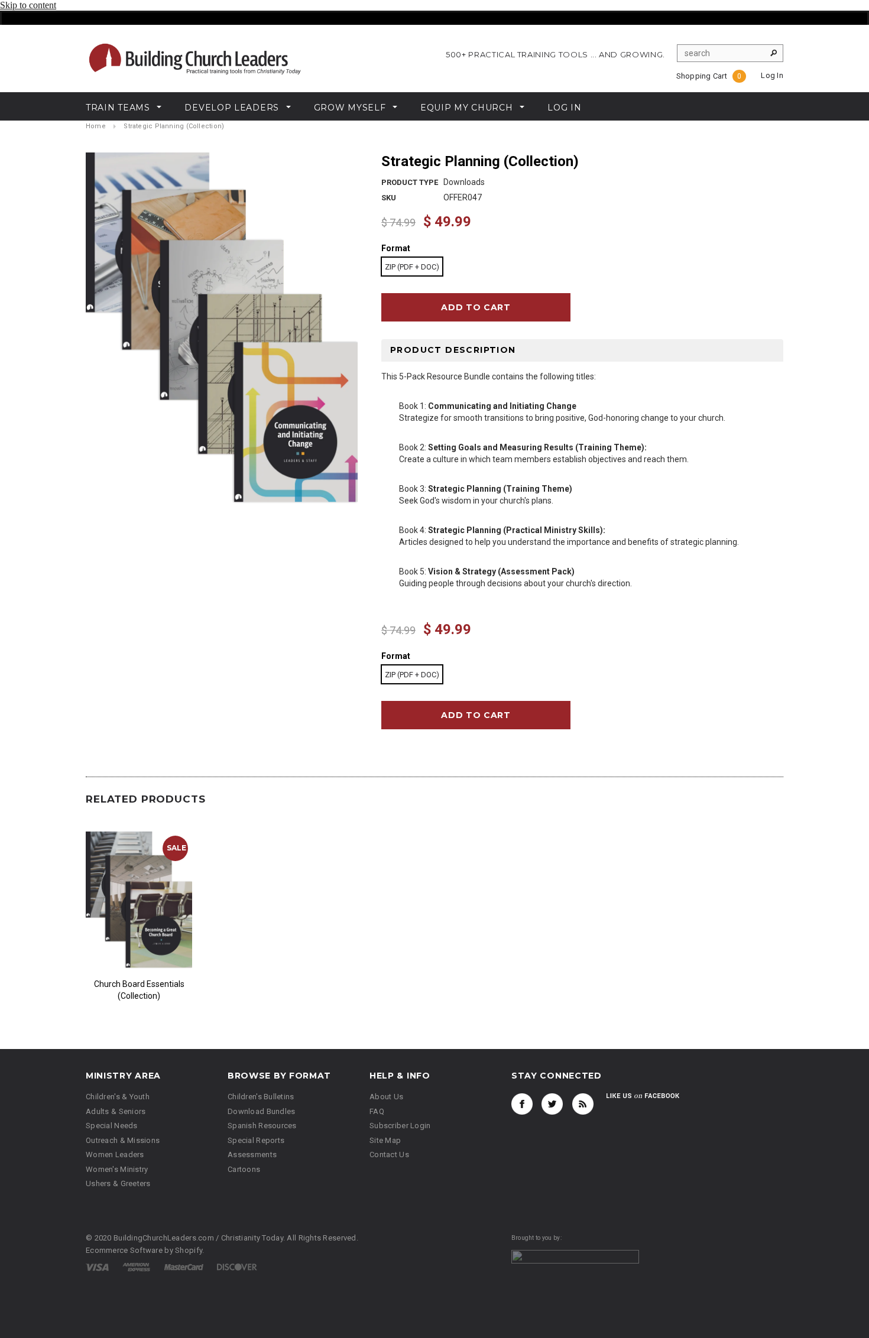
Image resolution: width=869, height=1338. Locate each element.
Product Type (409, 182)
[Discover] (237, 1266)
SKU (388, 197)
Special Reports (256, 1140)
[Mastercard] (183, 1266)
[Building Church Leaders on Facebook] (522, 1104)
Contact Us (389, 1154)
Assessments (252, 1154)
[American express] (136, 1266)
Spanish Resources (262, 1125)
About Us (386, 1096)
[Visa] (97, 1266)
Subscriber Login (399, 1125)
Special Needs (112, 1125)
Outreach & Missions (123, 1140)
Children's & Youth (118, 1096)
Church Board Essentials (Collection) (139, 990)
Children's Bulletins (261, 1096)
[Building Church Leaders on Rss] (583, 1104)
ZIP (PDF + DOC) (412, 266)
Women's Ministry (117, 1169)
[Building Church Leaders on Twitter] (552, 1104)
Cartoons (244, 1169)
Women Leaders (115, 1154)
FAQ (376, 1111)
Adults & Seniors (115, 1111)
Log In (772, 75)
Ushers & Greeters (118, 1183)
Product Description (453, 350)
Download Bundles (261, 1111)
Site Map (385, 1140)
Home (96, 126)
